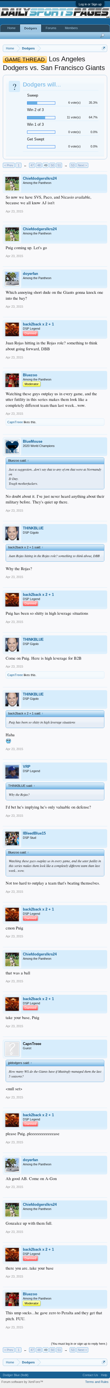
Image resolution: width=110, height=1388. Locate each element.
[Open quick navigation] (103, 48)
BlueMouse (32, 441)
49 (45, 165)
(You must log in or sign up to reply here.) (79, 1343)
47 (32, 165)
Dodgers (30, 28)
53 (72, 165)
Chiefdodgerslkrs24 (40, 178)
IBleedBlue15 (34, 833)
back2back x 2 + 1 (38, 324)
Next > (82, 165)
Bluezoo (30, 375)
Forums (51, 28)
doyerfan (30, 273)
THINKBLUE (33, 528)
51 (59, 165)
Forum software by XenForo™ (22, 1381)
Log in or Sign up (90, 4)
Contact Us (90, 1375)
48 (39, 165)
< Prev (8, 165)
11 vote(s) (74, 117)
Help (104, 1375)
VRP (26, 766)
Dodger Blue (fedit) (15, 1375)
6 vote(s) (74, 102)
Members (71, 28)
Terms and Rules (97, 1381)
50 (52, 165)
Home (11, 28)
